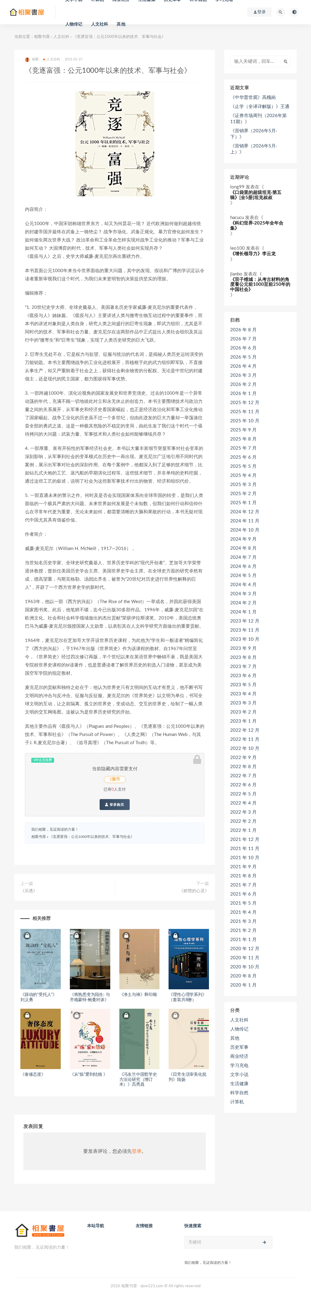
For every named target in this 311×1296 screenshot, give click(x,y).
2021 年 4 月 (243, 912)
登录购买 (116, 804)
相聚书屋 (42, 37)
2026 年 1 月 (243, 393)
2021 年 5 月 (243, 903)
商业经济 (239, 1056)
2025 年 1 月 (243, 503)
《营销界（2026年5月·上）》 (253, 149)
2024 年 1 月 (243, 612)
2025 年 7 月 (243, 448)
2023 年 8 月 (243, 657)
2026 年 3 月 (243, 375)
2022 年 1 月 (243, 830)
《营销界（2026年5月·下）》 (253, 134)
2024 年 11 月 (244, 521)
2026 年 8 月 (243, 330)
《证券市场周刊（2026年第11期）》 (258, 118)
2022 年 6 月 (243, 785)
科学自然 (239, 1093)
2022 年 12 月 (244, 730)
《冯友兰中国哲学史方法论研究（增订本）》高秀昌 (138, 1079)
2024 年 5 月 (243, 575)
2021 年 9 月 (243, 867)
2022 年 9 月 (243, 757)
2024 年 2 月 (243, 603)
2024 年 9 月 (243, 539)
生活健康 (239, 1084)
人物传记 (74, 24)
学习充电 (239, 1065)
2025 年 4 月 (243, 475)
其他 (121, 24)
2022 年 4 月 (243, 803)
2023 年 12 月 (244, 621)
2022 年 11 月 (244, 739)
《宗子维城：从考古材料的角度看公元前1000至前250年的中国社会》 (260, 284)
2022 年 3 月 (243, 812)
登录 (137, 1151)
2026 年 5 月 (243, 357)
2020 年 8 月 (243, 976)
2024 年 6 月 (243, 566)
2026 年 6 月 (243, 348)
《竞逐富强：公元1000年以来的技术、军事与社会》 (91, 837)
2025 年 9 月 (243, 430)
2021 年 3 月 (243, 921)
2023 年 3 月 (243, 703)
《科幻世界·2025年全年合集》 (256, 226)
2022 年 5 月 (243, 794)
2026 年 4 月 (243, 366)
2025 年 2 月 (243, 493)
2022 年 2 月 (243, 821)
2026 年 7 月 (243, 339)
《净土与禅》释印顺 (138, 995)
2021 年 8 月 (243, 876)
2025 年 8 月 (243, 439)
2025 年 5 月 (243, 466)
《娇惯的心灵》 (194, 891)
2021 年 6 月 (243, 894)
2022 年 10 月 (244, 748)
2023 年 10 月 (244, 639)
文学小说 (239, 1074)
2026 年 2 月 (243, 384)
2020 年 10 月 (244, 967)
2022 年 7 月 (243, 776)
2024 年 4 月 (243, 584)
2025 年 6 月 (243, 457)
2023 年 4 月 (243, 694)
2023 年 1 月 (243, 721)
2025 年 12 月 (244, 402)
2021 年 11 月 (244, 848)
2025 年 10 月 (244, 421)
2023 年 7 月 (243, 666)
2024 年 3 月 (243, 594)
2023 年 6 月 (243, 675)
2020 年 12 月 (244, 949)
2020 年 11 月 (244, 958)
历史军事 (239, 1047)
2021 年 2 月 (243, 930)
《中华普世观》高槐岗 (253, 97)
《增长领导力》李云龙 (253, 253)
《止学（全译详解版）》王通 (259, 106)
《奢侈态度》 (33, 1074)
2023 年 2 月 (243, 712)
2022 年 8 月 (243, 766)
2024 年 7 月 (243, 557)
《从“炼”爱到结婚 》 (89, 1074)
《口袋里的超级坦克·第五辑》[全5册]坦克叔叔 (256, 195)
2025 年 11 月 (244, 412)
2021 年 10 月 (244, 858)
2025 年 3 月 (243, 484)
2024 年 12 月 (244, 512)
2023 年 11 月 (244, 630)
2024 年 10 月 (244, 530)
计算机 (237, 1102)
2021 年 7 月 (243, 885)
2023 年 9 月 (243, 648)
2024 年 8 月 (243, 548)
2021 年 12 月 (244, 839)
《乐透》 (28, 891)
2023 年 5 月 (243, 685)
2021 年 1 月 (243, 939)
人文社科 (99, 24)
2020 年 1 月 (243, 985)
